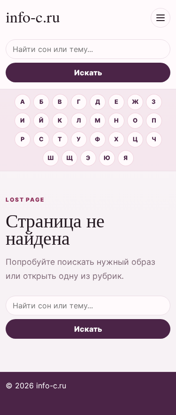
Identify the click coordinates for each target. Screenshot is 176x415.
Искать (88, 72)
